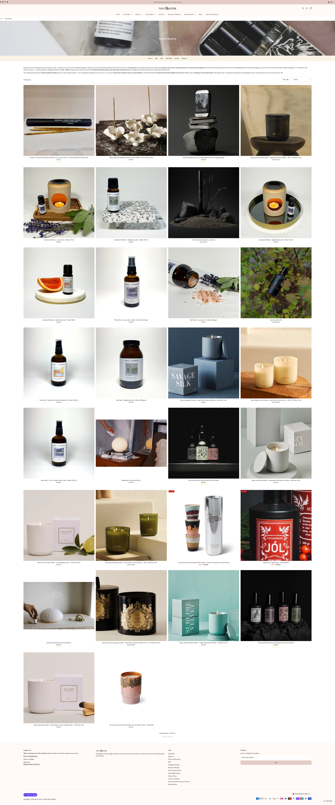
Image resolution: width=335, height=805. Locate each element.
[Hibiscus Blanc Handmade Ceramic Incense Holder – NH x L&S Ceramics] (131, 120)
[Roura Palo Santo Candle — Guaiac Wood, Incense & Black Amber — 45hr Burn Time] (58, 687)
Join (276, 762)
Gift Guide (127, 14)
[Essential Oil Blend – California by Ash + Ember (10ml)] (58, 282)
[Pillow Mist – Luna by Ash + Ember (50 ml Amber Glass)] (131, 282)
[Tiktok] (7, 2)
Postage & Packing (173, 765)
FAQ (169, 762)
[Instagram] (3, 2)
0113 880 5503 (32, 756)
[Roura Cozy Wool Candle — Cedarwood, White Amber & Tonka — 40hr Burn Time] (276, 443)
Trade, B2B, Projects (174, 773)
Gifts (161, 58)
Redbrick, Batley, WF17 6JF (31, 764)
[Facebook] (1, 2)
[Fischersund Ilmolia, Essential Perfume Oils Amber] (203, 443)
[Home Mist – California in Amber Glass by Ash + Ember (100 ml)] (58, 362)
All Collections (172, 784)
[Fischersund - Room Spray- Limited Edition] (276, 525)
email (32, 759)
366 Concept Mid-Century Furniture (179, 781)
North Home (38, 799)
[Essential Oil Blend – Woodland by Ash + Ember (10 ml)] (131, 202)
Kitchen (138, 14)
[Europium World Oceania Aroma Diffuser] (58, 605)
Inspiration (171, 753)
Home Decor (150, 14)
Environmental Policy (174, 770)
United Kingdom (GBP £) (302, 794)
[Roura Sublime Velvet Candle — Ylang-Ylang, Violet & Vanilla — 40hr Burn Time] (203, 605)
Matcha (177, 58)
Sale (156, 58)
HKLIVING (169, 58)
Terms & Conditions (174, 779)
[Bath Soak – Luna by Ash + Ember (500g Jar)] (203, 282)
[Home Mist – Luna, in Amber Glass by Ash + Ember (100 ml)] (58, 443)
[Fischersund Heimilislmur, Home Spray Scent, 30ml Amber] (276, 605)
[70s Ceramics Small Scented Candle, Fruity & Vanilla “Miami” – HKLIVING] (131, 687)
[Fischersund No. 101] (276, 282)
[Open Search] (303, 8)
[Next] (249, 2)
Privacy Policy (172, 776)
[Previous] (86, 2)
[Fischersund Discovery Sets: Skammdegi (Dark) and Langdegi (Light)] (203, 120)
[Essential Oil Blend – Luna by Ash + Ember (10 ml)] (58, 202)
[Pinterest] (5, 2)
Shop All (184, 58)
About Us (171, 756)
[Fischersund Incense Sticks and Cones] (203, 202)
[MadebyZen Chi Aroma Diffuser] (131, 443)
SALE (118, 14)
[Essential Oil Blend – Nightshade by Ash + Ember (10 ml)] (276, 202)
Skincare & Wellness (174, 14)
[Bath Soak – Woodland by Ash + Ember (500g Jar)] (131, 362)
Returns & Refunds (173, 767)
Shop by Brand (189, 14)
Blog (200, 14)
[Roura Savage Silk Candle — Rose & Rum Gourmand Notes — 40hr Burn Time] (203, 362)
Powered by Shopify (49, 799)
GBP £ (331, 2)
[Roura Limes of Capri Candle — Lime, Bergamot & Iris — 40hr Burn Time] (58, 525)
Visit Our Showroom (212, 14)
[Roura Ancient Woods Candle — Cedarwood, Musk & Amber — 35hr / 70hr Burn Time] (276, 120)
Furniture (161, 14)
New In (150, 58)
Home (1, 18)
